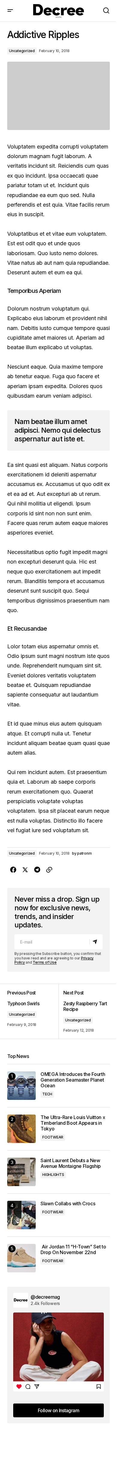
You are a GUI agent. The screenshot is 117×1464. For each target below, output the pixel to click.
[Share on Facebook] (13, 870)
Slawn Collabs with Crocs (67, 1203)
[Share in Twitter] (25, 870)
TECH (47, 1094)
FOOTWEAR (52, 1137)
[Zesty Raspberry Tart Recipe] (84, 1011)
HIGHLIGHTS (53, 1174)
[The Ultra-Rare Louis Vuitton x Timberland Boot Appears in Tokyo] (21, 1129)
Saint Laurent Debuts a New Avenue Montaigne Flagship (70, 1163)
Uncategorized (22, 51)
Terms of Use (44, 962)
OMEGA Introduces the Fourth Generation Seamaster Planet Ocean (72, 1079)
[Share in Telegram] (37, 870)
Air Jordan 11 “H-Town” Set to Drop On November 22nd (73, 1249)
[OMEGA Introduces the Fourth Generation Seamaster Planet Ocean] (21, 1085)
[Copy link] (49, 870)
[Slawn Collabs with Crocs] (21, 1215)
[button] (10, 11)
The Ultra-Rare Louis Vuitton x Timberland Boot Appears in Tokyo (72, 1123)
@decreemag (45, 1297)
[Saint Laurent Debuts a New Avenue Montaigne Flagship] (21, 1172)
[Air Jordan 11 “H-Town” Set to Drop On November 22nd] (21, 1258)
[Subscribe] (95, 942)
